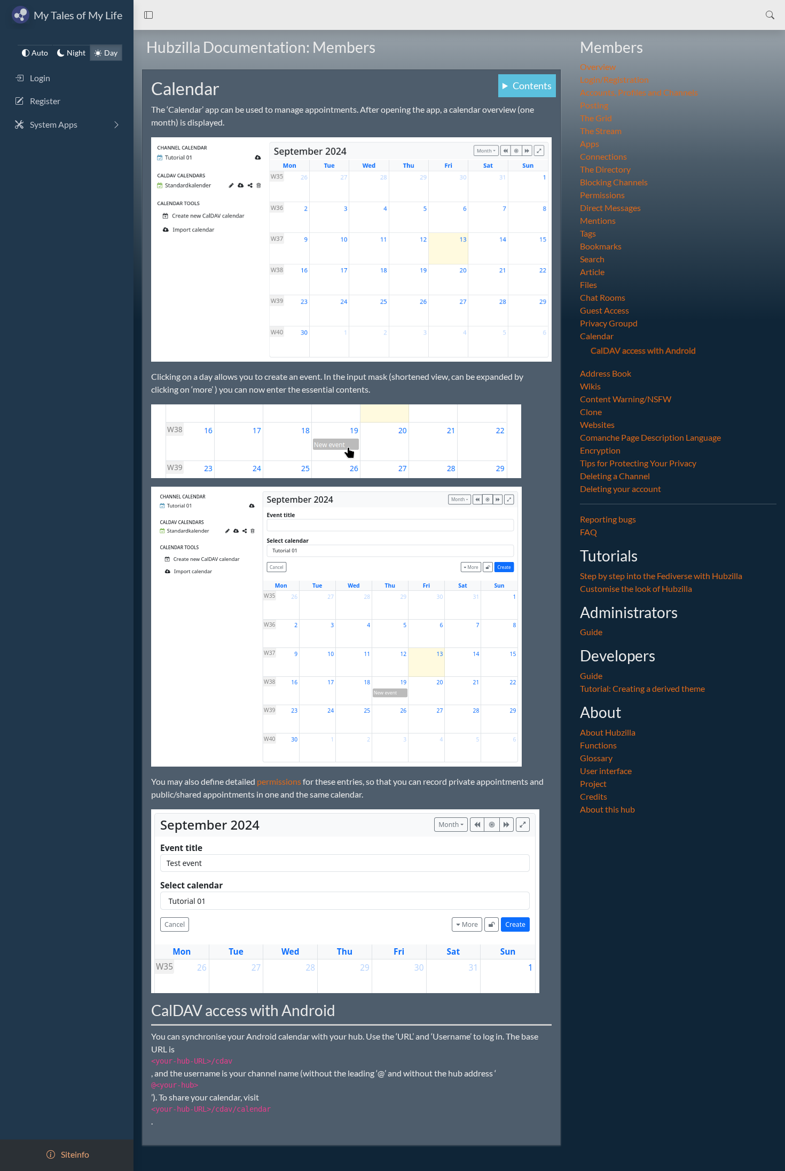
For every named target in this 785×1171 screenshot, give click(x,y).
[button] (148, 15)
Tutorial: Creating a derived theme (642, 688)
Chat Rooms (602, 298)
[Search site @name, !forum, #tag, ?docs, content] (770, 15)
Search (592, 259)
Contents (532, 85)
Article (592, 272)
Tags (588, 234)
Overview (598, 67)
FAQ (588, 532)
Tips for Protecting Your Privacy (638, 463)
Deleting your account (620, 489)
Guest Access (604, 311)
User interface (606, 771)
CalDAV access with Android (643, 351)
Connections (603, 157)
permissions (279, 781)
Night (76, 52)
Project (593, 783)
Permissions (602, 195)
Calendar (597, 336)
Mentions (598, 221)
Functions (598, 745)
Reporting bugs (608, 519)
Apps (589, 144)
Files (588, 285)
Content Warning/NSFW (625, 399)
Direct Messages (610, 208)
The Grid (596, 118)
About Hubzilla (607, 732)
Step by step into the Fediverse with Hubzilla (661, 576)
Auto (40, 52)
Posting (594, 105)
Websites (597, 425)
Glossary (596, 758)
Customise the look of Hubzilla (636, 588)
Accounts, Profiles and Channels (639, 93)
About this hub (607, 809)
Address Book (605, 374)
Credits (593, 796)
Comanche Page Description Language (650, 438)
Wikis (590, 386)
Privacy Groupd (609, 323)
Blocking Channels (614, 182)
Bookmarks (601, 246)
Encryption (600, 451)
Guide (591, 632)
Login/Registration (614, 80)
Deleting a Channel (615, 476)
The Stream (601, 131)
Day (110, 52)
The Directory (605, 170)
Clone (591, 412)
